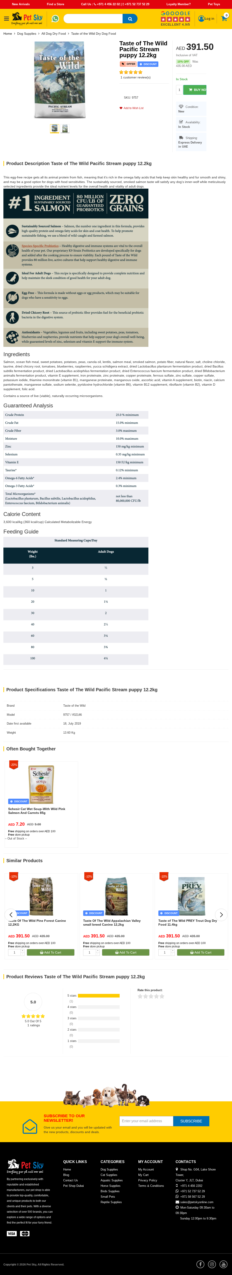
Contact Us (70, 1180)
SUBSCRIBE (191, 1121)
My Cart (143, 1175)
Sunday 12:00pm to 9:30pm (198, 1218)
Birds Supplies (110, 1191)
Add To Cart (52, 952)
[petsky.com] (27, 18)
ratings (33, 1025)
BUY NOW (199, 90)
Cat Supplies (109, 1175)
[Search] (130, 18)
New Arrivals (21, 4)
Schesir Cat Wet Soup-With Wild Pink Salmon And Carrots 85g (36, 811)
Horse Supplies (111, 1185)
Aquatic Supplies (112, 1180)
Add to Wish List (132, 108)
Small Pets (108, 1196)
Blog (66, 1175)
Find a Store (55, 4)
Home (7, 33)
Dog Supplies (26, 33)
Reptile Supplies (111, 1202)
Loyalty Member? (179, 4)
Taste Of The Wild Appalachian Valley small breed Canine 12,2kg (112, 922)
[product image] (59, 79)
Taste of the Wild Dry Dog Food (93, 33)
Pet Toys (214, 4)
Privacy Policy (147, 1180)
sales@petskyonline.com (196, 1202)
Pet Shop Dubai (73, 1185)
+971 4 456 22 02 (108, 4)
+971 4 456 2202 (191, 1185)
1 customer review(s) (136, 77)
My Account (146, 1169)
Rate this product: (150, 990)
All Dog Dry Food (53, 33)
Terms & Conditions (151, 1185)
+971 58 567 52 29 (192, 1196)
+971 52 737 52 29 (136, 4)
